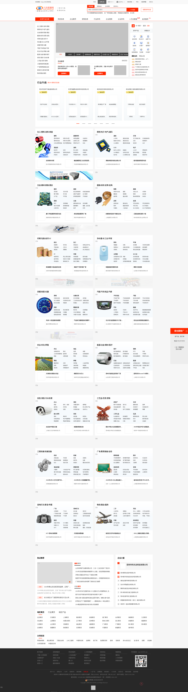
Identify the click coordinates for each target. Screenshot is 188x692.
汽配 (38, 48)
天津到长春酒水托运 (52, 373)
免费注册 (102, 2)
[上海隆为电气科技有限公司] (124, 339)
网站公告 (142, 56)
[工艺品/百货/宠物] (104, 412)
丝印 (44, 39)
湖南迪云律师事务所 (139, 75)
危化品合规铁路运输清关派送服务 (144, 320)
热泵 (41, 45)
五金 (38, 32)
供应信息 (61, 19)
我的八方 (110, 2)
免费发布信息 (147, 9)
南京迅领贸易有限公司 (139, 72)
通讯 (48, 29)
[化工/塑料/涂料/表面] (44, 146)
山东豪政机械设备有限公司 (113, 164)
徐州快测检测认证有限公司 (141, 217)
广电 (38, 67)
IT (47, 39)
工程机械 (40, 64)
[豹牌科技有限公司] (64, 286)
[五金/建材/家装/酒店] (44, 199)
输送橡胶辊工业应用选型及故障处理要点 (86, 160)
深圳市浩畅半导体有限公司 (141, 164)
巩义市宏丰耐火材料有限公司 (81, 430)
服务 (44, 73)
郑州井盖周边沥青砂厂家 (113, 373)
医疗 (48, 54)
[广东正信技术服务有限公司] (124, 233)
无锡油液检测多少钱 (140, 214)
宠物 (46, 60)
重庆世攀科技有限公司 (52, 324)
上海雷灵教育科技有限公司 (141, 484)
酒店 (48, 32)
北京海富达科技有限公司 (104, 89)
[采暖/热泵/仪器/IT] (44, 305)
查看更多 (124, 60)
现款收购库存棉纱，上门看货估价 (141, 59)
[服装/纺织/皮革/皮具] (104, 199)
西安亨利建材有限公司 (80, 217)
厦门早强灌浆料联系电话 (53, 214)
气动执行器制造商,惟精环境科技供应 (85, 320)
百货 (43, 60)
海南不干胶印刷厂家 (80, 267)
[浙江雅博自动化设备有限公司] (64, 446)
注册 (148, 25)
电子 (41, 29)
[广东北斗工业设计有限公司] (64, 233)
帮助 (137, 2)
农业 (38, 51)
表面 (48, 26)
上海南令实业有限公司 (139, 377)
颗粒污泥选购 (138, 267)
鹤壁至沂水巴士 (79, 373)
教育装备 (43, 67)
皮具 (48, 35)
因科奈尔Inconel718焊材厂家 (142, 373)
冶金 (41, 54)
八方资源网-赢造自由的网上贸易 (51, 9)
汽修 (47, 48)
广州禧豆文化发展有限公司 (140, 67)
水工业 (44, 42)
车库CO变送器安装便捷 (53, 320)
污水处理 (46, 57)
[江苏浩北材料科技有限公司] (124, 286)
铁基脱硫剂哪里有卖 (112, 267)
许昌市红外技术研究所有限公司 (135, 89)
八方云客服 (133, 19)
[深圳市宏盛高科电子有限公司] (124, 392)
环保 (47, 42)
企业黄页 (73, 19)
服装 (38, 35)
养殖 (44, 51)
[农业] (44, 359)
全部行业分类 (44, 19)
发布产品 (136, 30)
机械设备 (46, 64)
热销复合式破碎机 (123, 13)
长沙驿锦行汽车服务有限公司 (113, 324)
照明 (38, 29)
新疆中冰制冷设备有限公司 (81, 484)
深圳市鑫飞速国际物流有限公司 (48, 89)
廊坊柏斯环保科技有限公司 (113, 271)
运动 (47, 67)
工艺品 (39, 60)
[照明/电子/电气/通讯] (104, 146)
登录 (94, 2)
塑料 (41, 26)
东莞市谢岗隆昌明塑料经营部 (53, 271)
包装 (41, 39)
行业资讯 (97, 19)
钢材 (44, 54)
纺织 (41, 35)
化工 (38, 26)
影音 (44, 70)
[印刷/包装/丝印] (44, 252)
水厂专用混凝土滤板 (110, 13)
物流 (38, 73)
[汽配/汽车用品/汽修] (104, 305)
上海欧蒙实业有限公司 (112, 217)
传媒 (47, 70)
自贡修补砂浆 (50, 160)
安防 (38, 57)
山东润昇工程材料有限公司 (113, 377)
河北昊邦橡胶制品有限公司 (81, 164)
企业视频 (109, 19)
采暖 (38, 45)
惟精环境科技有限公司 (80, 324)
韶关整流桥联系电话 (140, 160)
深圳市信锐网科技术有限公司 (141, 70)
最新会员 (134, 56)
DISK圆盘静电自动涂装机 (95, 13)
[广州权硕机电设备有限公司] (124, 179)
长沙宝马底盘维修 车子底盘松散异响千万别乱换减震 (122, 320)
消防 (41, 57)
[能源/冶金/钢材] (104, 359)
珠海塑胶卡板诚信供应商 (53, 267)
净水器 (39, 42)
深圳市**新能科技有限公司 (141, 430)
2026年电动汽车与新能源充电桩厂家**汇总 (147, 427)
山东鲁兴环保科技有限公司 (141, 271)
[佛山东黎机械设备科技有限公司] (64, 179)
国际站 (151, 2)
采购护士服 (136, 64)
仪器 (44, 45)
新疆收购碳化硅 (79, 427)
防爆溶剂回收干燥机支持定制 (115, 214)
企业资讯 (121, 19)
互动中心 (121, 2)
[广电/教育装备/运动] (104, 465)
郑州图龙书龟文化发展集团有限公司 (115, 430)
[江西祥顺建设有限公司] (64, 392)
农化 (41, 51)
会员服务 (145, 19)
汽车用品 (43, 48)
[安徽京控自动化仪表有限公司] (124, 446)
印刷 (38, 39)
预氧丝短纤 (136, 62)
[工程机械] (44, 465)
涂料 (44, 26)
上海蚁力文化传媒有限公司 (53, 430)
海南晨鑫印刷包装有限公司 (81, 271)
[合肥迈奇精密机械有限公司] (64, 499)
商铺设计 (147, 30)
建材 (41, 32)
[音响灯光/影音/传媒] (44, 518)
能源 (38, 54)
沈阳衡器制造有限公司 (52, 484)
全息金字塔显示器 (51, 427)
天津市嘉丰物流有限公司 (52, 377)
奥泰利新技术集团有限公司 (53, 217)
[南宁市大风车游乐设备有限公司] (124, 499)
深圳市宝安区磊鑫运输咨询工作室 (83, 377)
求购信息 (85, 19)
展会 (41, 73)
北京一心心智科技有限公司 (113, 484)
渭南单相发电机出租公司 (113, 160)
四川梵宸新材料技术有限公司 (53, 164)
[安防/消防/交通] (44, 412)
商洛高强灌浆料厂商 (80, 214)
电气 (44, 29)
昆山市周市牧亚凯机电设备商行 (77, 89)
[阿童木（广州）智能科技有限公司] (64, 339)
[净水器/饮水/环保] (104, 252)
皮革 (44, 35)
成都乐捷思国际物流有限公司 (141, 324)
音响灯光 (40, 70)
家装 (44, 32)
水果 (48, 51)
